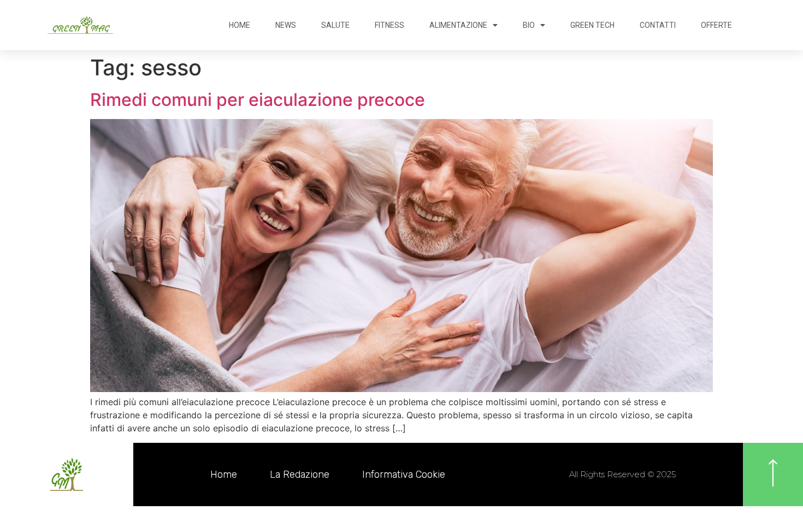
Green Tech (592, 25)
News (285, 25)
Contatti (658, 25)
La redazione (299, 474)
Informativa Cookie (403, 474)
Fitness (389, 25)
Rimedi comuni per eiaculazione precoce (257, 99)
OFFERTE (716, 25)
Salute (335, 25)
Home (239, 25)
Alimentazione (458, 25)
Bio (529, 25)
